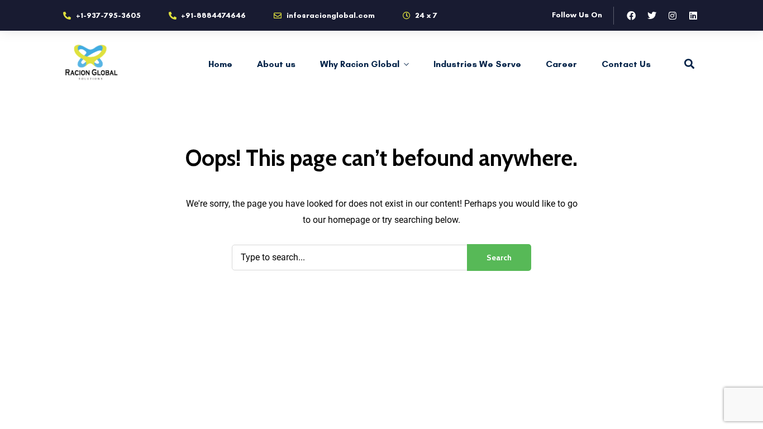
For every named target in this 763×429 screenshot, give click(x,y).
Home (220, 64)
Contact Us (626, 64)
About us (276, 64)
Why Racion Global (359, 64)
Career (561, 64)
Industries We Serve (477, 64)
